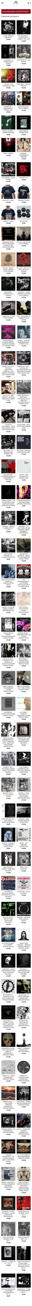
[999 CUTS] (16, 3)
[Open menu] (2, 3)
